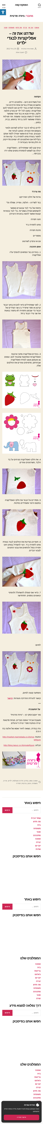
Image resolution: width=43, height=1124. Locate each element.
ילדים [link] (10, 781)
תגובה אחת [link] (20, 52)
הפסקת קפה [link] (21, 5)
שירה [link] (38, 998)
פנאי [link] (5, 27)
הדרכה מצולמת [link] (18, 781)
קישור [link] (10, 698)
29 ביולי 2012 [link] (11, 49)
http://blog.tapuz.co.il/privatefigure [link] (19, 745)
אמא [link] (30, 781)
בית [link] (39, 825)
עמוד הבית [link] (36, 818)
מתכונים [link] (37, 835)
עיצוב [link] (29, 783)
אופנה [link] (37, 27)
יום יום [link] (30, 27)
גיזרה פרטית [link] (25, 49)
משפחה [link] (11, 27)
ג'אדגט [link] (38, 974)
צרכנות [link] (24, 783)
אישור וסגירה (21, 1117)
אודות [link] (38, 849)
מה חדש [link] (19, 27)
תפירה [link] (18, 783)
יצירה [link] (25, 27)
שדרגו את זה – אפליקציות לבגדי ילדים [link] (21, 38)
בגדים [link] (26, 781)
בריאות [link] (37, 971)
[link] (3, 12)
